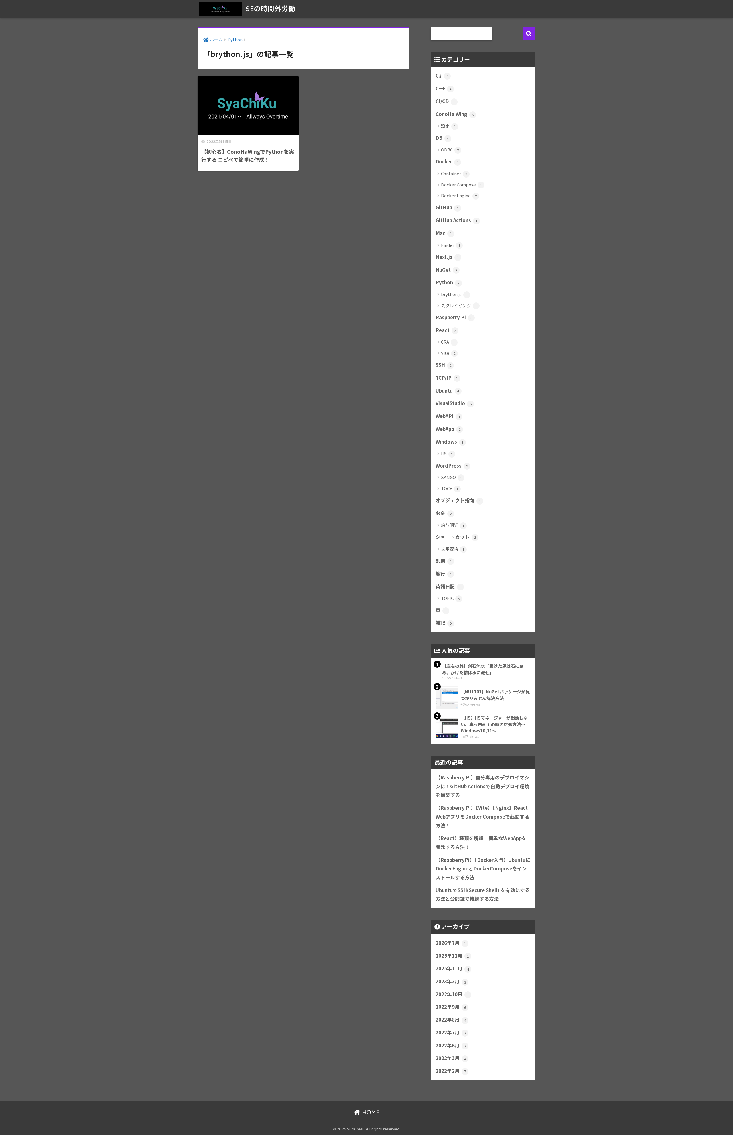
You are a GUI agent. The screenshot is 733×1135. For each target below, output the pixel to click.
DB (442, 137)
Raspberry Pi (454, 317)
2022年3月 (451, 1058)
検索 (529, 33)
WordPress (452, 465)
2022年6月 (451, 1045)
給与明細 (452, 525)
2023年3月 (451, 981)
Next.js (447, 256)
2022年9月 (451, 1006)
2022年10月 (452, 994)
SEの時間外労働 (269, 9)
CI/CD (445, 101)
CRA (448, 342)
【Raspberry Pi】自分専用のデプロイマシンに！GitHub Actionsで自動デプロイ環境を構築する (482, 786)
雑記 (444, 622)
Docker (447, 161)
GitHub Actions (456, 220)
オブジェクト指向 (458, 500)
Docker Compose (461, 185)
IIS (446, 453)
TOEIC (450, 598)
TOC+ (449, 488)
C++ (444, 88)
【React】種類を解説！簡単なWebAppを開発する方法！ (481, 842)
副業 (443, 560)
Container (454, 173)
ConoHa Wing (455, 114)
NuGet (446, 269)
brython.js (454, 294)
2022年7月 (451, 1032)
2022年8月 (451, 1019)
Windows (449, 441)
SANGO (451, 477)
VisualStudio (454, 403)
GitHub (447, 207)
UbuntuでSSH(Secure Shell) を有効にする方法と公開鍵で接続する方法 (483, 895)
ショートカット (456, 536)
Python (448, 282)
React (446, 330)
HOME (369, 1112)
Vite (448, 353)
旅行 (443, 573)
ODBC (450, 150)
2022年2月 (451, 1070)
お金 (444, 513)
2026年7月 (451, 942)
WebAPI (448, 416)
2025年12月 (452, 955)
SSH (444, 364)
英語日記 (449, 586)
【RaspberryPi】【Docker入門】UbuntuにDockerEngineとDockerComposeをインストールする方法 (483, 868)
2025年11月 (452, 968)
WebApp (448, 428)
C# (442, 75)
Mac (443, 233)
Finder (450, 245)
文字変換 (452, 549)
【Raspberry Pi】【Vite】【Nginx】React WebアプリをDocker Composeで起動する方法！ (482, 816)
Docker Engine (459, 195)
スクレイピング (459, 305)
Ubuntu (447, 390)
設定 (448, 126)
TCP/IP (447, 377)
